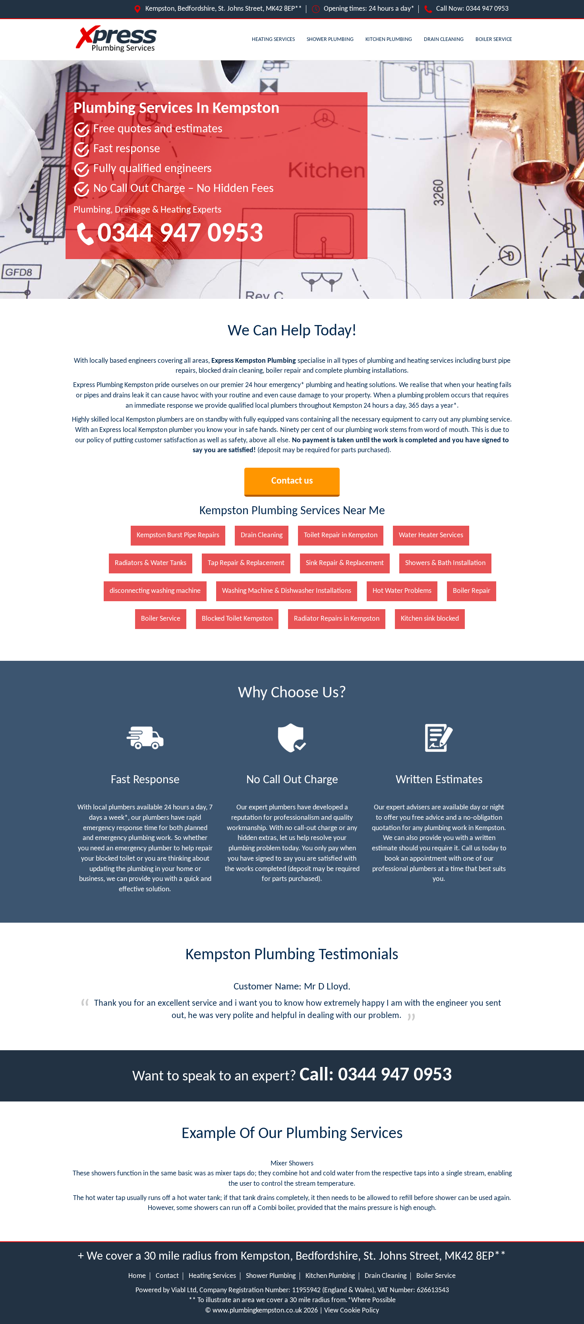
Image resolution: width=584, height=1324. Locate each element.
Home (137, 1276)
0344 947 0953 (487, 9)
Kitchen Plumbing (388, 40)
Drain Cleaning (444, 40)
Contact (167, 1276)
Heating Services (273, 40)
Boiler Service (494, 40)
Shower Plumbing (330, 40)
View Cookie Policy (351, 1310)
